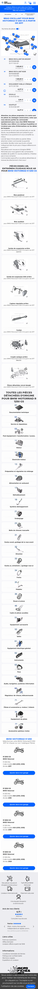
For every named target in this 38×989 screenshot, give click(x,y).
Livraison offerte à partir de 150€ (13, 944)
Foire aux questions (9, 940)
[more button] (30, 67)
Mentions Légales (8, 958)
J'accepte (30, 986)
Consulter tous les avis (19, 918)
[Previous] (16, 14)
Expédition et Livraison (10, 960)
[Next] (21, 14)
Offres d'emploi (7, 942)
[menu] (34, 3)
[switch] (17, 29)
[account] (25, 2)
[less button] (25, 67)
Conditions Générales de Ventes (13, 954)
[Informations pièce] (4, 91)
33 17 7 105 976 (14, 76)
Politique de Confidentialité (12, 956)
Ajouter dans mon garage (19, 773)
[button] (19, 749)
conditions (22, 10)
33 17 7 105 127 (13, 63)
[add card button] (34, 67)
